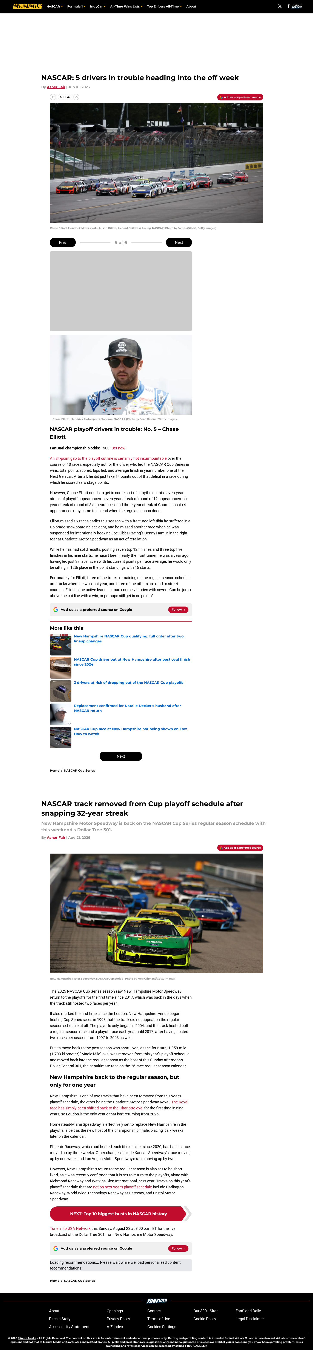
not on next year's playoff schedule (122, 1187)
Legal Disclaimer (250, 1319)
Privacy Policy (118, 1319)
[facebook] (289, 6)
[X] (280, 6)
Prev (63, 242)
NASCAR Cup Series (79, 770)
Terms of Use (158, 1319)
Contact (154, 1311)
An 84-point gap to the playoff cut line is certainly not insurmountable (108, 458)
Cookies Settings (161, 1326)
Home (54, 770)
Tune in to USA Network (70, 1228)
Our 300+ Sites (205, 1311)
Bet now (118, 448)
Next (179, 242)
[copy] (76, 97)
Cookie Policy (204, 1319)
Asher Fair (56, 87)
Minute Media (27, 1338)
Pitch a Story (60, 1319)
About (191, 6)
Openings (115, 1311)
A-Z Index (115, 1326)
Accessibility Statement (69, 1326)
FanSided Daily (248, 1311)
